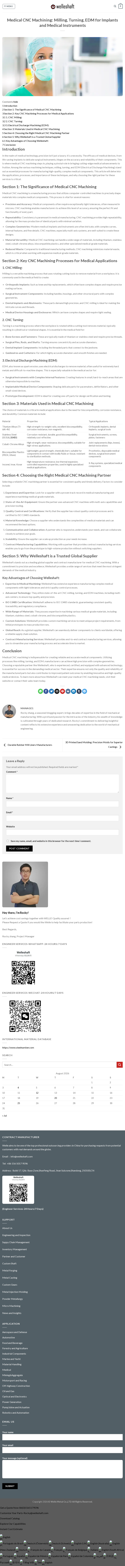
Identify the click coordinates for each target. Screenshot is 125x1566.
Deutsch (23, 1549)
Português (8, 1556)
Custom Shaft (9, 1263)
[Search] (115, 6)
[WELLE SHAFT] (62, 6)
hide (15, 101)
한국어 (16, 1562)
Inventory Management (14, 1249)
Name (9, 798)
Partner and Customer (13, 1256)
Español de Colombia (82, 1556)
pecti (25, 1235)
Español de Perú (59, 1556)
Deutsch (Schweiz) (61, 1543)
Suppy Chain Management (16, 1242)
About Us (7, 1228)
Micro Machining (11, 1305)
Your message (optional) (14, 1458)
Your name (7, 1432)
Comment (12, 771)
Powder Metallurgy (12, 1298)
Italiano (94, 1549)
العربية (100, 1556)
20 (55, 1098)
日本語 (110, 1556)
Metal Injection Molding (15, 1291)
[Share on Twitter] (51, 691)
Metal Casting (9, 1277)
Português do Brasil (13, 1543)
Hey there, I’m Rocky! (15, 912)
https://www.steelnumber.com (18, 1047)
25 (19, 1103)
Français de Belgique (77, 1549)
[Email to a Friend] (56, 691)
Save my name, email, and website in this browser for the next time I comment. (51, 841)
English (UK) (81, 1543)
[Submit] (120, 1065)
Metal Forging (9, 1270)
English (6, 1537)
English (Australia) (100, 1543)
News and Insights (11, 1313)
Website (10, 826)
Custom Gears (9, 1284)
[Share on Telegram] (84, 691)
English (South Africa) (113, 1549)
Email (9, 812)
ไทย (39, 1562)
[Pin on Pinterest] (62, 691)
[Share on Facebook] (45, 691)
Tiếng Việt (29, 1562)
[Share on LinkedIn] (73, 691)
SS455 (14, 437)
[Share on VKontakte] (68, 691)
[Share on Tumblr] (79, 691)
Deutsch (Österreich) (38, 1543)
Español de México (38, 1556)
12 (37, 1093)
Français (58, 1549)
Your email (7, 1445)
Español (21, 1556)
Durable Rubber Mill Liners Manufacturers (29, 744)
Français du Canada (40, 1549)
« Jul (4, 1115)
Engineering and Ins (12, 1235)
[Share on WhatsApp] (40, 691)
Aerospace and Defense (14, 1332)
